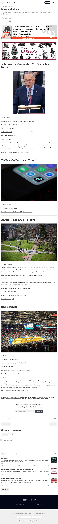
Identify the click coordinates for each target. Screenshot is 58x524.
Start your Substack (25, 517)
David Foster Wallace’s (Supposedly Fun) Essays (17, 469)
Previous (7, 424)
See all (4, 489)
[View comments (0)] (6, 21)
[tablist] (7, 434)
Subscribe (47, 2)
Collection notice (40, 513)
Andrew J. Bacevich (6, 132)
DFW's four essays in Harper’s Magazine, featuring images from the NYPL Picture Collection (25, 471)
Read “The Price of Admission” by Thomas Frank (15, 288)
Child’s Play (5, 458)
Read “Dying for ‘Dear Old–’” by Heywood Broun (15, 391)
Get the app (36, 517)
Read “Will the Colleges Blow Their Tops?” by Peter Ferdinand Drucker (21, 275)
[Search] (55, 453)
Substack (21, 520)
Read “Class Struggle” (7, 299)
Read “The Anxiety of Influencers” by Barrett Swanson (16, 212)
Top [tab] (3, 454)
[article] (29, 461)
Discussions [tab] (13, 454)
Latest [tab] (6, 454)
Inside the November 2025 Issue (11, 478)
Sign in (54, 2)
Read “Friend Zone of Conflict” (10, 125)
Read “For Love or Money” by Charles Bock (13, 363)
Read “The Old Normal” (8, 136)
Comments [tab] (4, 435)
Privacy (29, 513)
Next (52, 424)
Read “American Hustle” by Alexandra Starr (14, 374)
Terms (33, 513)
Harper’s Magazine (9, 16)
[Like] (2, 21)
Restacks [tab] (11, 435)
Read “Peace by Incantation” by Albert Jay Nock (15, 153)
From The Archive (6, 6)
